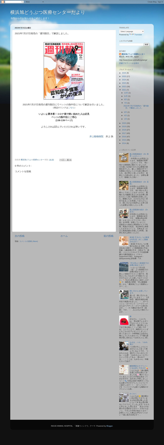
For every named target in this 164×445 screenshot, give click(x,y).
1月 (125, 119)
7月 (125, 103)
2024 (124, 80)
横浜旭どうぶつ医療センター (133, 54)
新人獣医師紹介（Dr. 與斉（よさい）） (139, 155)
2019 (124, 126)
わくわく (133, 394)
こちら (71, 107)
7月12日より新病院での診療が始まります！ (139, 264)
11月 (126, 96)
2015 (124, 140)
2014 (124, 143)
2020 (124, 123)
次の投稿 (19, 236)
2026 (124, 73)
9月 (125, 99)
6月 (125, 112)
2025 (124, 76)
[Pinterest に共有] (70, 160)
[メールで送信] (60, 160)
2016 (124, 137)
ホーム (64, 236)
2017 (124, 133)
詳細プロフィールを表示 (129, 63)
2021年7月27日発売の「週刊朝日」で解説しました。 (136, 107)
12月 (126, 93)
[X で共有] (65, 160)
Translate (138, 35)
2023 (124, 83)
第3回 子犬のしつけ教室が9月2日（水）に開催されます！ (139, 239)
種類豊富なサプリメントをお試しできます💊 (139, 367)
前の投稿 (108, 236)
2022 (124, 87)
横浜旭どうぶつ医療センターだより (47, 12)
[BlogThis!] (63, 160)
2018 (124, 130)
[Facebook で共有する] (68, 160)
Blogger (109, 426)
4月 (125, 115)
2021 (124, 90)
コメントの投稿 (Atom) (28, 241)
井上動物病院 (96, 136)
